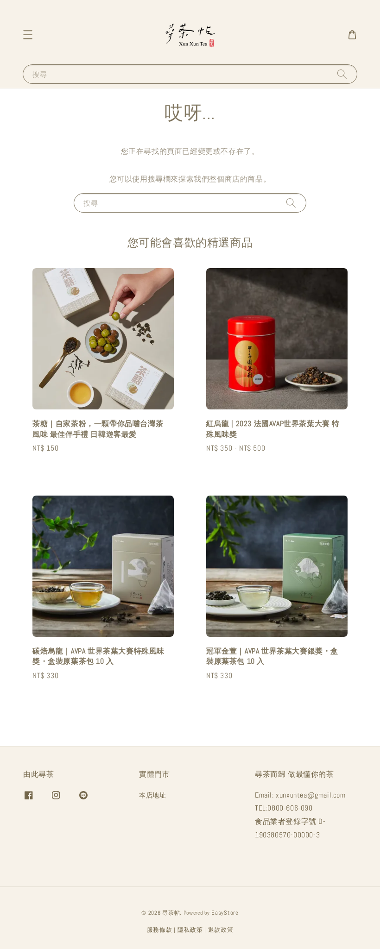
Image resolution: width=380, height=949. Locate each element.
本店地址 (152, 795)
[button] (28, 35)
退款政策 (221, 930)
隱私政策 (190, 930)
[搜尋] (342, 74)
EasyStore (224, 913)
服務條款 (159, 930)
